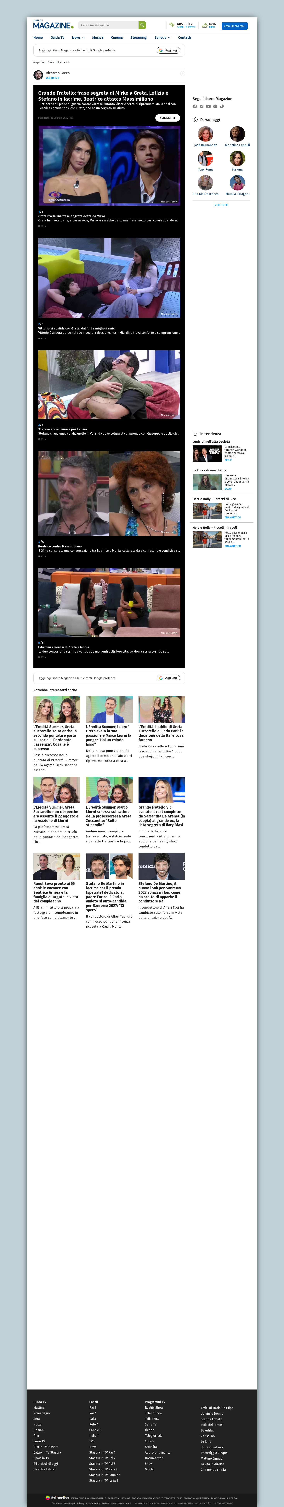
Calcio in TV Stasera (47, 1452)
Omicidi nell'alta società (211, 442)
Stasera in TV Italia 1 (103, 1480)
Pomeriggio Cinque (214, 1453)
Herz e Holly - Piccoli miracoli (215, 528)
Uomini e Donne (212, 1413)
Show (148, 1464)
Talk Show (152, 1419)
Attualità (151, 1447)
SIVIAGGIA (189, 1498)
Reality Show (154, 1407)
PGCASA (136, 1498)
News (76, 37)
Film (36, 1436)
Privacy (80, 1503)
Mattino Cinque (211, 1458)
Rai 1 (92, 1407)
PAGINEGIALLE (98, 1498)
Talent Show (153, 1413)
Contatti (184, 37)
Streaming (138, 37)
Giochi (149, 1469)
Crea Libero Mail (234, 26)
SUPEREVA (232, 1498)
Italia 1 (94, 1436)
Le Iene (206, 1442)
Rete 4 (93, 1424)
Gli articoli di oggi (45, 1464)
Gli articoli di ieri (44, 1469)
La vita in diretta (212, 1464)
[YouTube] (208, 106)
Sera (36, 1419)
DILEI (179, 1498)
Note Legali (69, 1503)
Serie (228, 460)
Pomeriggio (41, 1413)
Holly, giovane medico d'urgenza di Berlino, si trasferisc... (236, 509)
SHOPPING (186, 25)
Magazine (38, 62)
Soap (228, 489)
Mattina (38, 1407)
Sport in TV (41, 1458)
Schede (160, 37)
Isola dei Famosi (212, 1425)
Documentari (154, 1458)
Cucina (149, 1441)
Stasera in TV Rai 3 (102, 1464)
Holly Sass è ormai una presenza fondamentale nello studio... (236, 537)
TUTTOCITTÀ (168, 1498)
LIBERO (37, 20)
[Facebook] (195, 106)
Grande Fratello (211, 1419)
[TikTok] (222, 106)
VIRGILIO (84, 1498)
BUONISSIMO (218, 1498)
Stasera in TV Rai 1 (102, 1452)
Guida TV (57, 37)
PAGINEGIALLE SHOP (119, 1498)
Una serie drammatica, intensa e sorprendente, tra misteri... (236, 480)
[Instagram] (201, 106)
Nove (93, 1447)
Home (38, 37)
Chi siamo (57, 1503)
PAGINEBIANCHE (151, 1498)
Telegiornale (153, 1436)
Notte (37, 1424)
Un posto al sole (212, 1447)
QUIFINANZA (203, 1498)
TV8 (91, 1441)
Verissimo (208, 1436)
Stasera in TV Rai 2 (102, 1458)
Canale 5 (95, 1430)
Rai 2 (92, 1413)
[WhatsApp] (215, 106)
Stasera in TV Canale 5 (105, 1475)
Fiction (149, 1430)
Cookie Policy (93, 1503)
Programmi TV (155, 1402)
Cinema (117, 37)
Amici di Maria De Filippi (217, 1408)
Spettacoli (63, 62)
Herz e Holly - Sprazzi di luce (214, 499)
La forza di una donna (209, 470)
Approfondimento (157, 1452)
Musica (97, 37)
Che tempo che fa (213, 1470)
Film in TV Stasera (45, 1447)
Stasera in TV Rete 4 (103, 1469)
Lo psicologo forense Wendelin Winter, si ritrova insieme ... (235, 451)
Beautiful (207, 1430)
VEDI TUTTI (221, 205)
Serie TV (39, 1441)
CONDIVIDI (165, 118)
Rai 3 (92, 1419)
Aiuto (128, 1503)
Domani (38, 1430)
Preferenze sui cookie (113, 1503)
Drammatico (232, 517)
